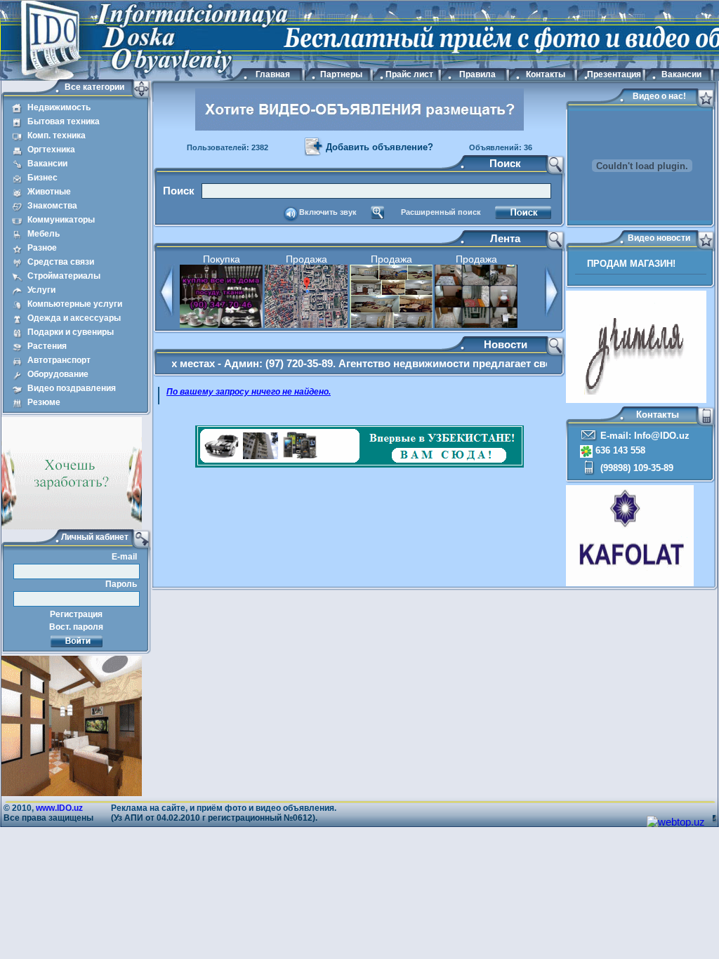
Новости (505, 344)
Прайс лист (409, 74)
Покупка (221, 259)
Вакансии (681, 74)
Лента (505, 238)
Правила (477, 74)
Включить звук (328, 212)
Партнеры (341, 74)
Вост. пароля (76, 627)
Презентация (613, 74)
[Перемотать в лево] (167, 313)
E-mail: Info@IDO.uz (644, 435)
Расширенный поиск (441, 212)
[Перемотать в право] (552, 313)
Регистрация (76, 614)
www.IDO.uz (59, 808)
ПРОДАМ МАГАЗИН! (631, 263)
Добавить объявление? (379, 147)
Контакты (545, 74)
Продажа (306, 259)
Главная (273, 74)
